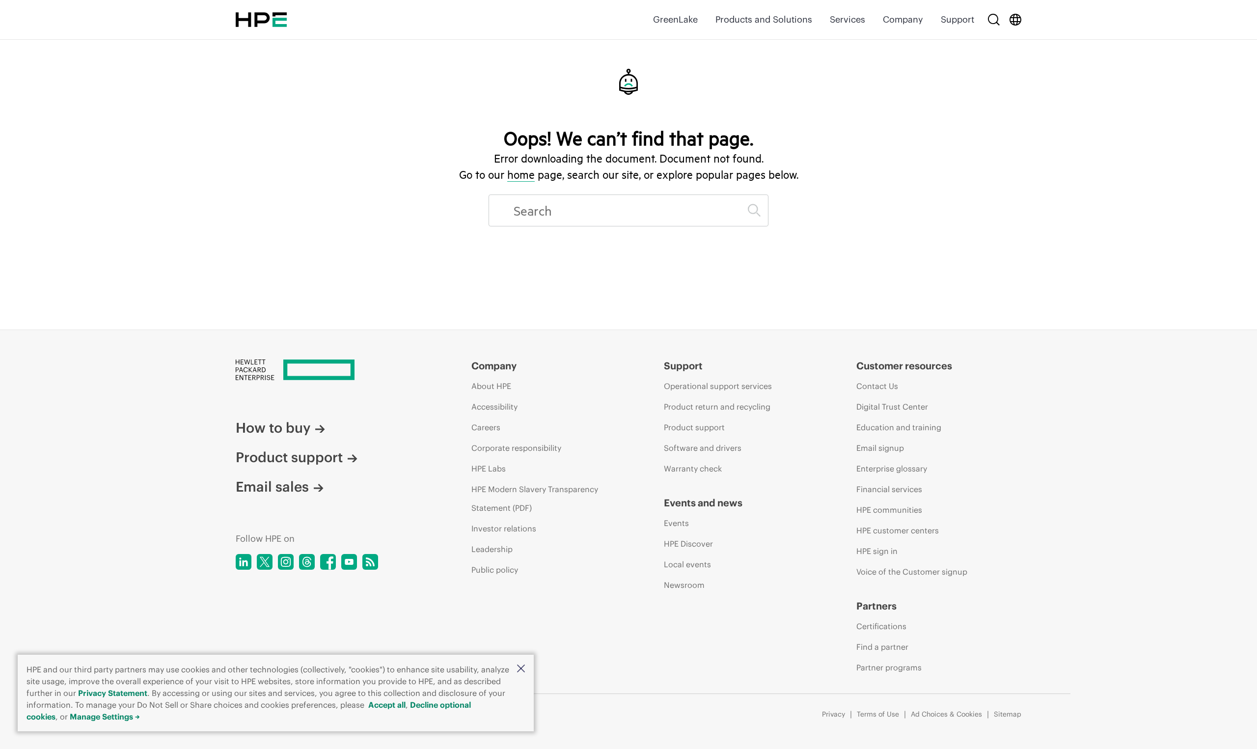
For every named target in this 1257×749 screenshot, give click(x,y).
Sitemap (1007, 714)
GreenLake (675, 19)
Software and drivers (702, 448)
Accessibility (494, 407)
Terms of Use (878, 714)
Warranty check (693, 468)
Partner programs (889, 667)
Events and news (703, 503)
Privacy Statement (112, 693)
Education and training (898, 427)
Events (676, 523)
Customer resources (904, 366)
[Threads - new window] (307, 562)
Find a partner (882, 647)
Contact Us (877, 386)
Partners (876, 606)
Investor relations (503, 528)
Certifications (881, 626)
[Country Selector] (1015, 19)
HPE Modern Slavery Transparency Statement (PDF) (534, 498)
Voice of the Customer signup (911, 572)
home (521, 174)
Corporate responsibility (516, 448)
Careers (485, 427)
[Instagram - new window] (286, 562)
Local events (687, 564)
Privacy (833, 714)
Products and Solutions (763, 19)
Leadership (492, 549)
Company (903, 19)
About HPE (491, 386)
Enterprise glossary (891, 468)
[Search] (994, 19)
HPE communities (889, 510)
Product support (289, 457)
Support (957, 19)
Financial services (889, 489)
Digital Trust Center (892, 407)
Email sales (272, 487)
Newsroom (684, 585)
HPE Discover (688, 544)
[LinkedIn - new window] (243, 562)
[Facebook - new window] (328, 562)
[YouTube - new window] (349, 562)
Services (847, 19)
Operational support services (718, 386)
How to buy (273, 428)
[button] (521, 669)
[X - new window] (265, 562)
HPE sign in (877, 551)
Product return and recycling (717, 407)
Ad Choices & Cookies (946, 714)
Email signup (880, 448)
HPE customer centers (897, 530)
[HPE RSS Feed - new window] (370, 562)
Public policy (494, 570)
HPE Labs (488, 468)
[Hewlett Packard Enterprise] (261, 19)
